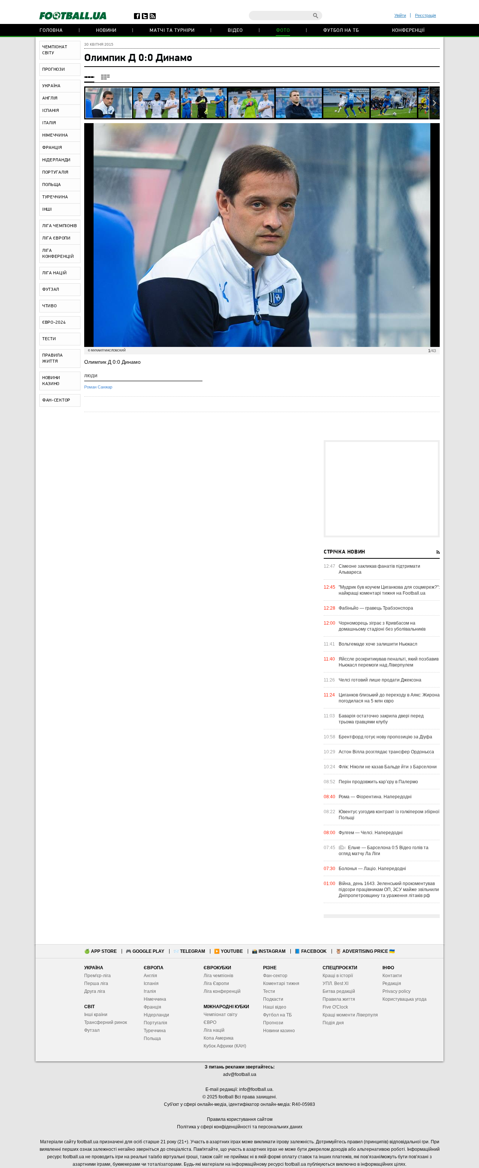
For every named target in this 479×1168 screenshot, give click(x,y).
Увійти (400, 15)
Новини (106, 30)
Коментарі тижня (281, 983)
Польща (152, 1038)
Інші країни (95, 1014)
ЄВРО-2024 (53, 322)
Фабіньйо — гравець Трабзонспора (376, 608)
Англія (150, 975)
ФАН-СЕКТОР (56, 400)
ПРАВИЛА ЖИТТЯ (52, 358)
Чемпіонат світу (220, 1014)
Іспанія (151, 983)
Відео (235, 30)
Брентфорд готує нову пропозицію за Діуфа (385, 736)
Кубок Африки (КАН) (225, 1046)
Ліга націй (214, 1030)
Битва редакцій (339, 991)
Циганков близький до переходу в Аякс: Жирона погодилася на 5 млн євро (389, 698)
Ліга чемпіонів (218, 975)
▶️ (228, 951)
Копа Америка (219, 1038)
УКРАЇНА (51, 86)
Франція (152, 1007)
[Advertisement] (382, 489)
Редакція (391, 983)
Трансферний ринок (105, 1022)
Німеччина (155, 999)
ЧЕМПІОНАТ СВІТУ (54, 50)
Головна (51, 30)
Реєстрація (425, 15)
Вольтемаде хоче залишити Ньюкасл (378, 644)
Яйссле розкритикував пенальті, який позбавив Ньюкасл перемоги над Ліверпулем (389, 662)
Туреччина (155, 1030)
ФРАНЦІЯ (52, 148)
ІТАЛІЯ (49, 123)
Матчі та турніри (172, 30)
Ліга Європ (215, 983)
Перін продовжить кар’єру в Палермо (378, 781)
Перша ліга (96, 983)
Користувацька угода (404, 999)
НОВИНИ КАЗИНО (51, 381)
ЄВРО (210, 1022)
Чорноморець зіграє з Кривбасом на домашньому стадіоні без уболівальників (382, 626)
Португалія (155, 1022)
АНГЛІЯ (50, 98)
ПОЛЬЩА (51, 185)
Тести (269, 991)
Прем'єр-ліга (97, 975)
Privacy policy (396, 991)
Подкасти (273, 999)
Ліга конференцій (222, 991)
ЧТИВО (49, 306)
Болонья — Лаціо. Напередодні (372, 868)
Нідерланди (156, 1015)
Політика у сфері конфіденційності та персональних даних (239, 1126)
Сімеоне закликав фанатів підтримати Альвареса (379, 569)
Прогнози (273, 1022)
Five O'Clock (335, 1007)
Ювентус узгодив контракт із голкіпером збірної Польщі (389, 814)
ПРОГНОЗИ (53, 69)
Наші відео (274, 1007)
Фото (283, 30)
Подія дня (333, 1022)
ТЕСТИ (49, 339)
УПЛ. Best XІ (335, 983)
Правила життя (339, 999)
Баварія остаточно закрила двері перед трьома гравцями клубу (381, 719)
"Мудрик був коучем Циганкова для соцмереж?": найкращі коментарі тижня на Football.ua (389, 590)
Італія (150, 991)
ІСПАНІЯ (50, 111)
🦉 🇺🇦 (365, 951)
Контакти (392, 975)
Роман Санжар (98, 387)
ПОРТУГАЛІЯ (55, 172)
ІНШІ (47, 209)
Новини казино (279, 1030)
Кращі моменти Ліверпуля (350, 1015)
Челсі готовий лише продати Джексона (380, 680)
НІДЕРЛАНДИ (56, 160)
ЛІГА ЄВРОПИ (56, 238)
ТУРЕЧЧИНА (55, 197)
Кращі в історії (338, 975)
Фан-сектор (275, 975)
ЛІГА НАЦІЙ (54, 273)
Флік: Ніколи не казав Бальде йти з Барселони (388, 766)
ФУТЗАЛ (50, 289)
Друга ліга (94, 991)
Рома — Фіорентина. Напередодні (375, 796)
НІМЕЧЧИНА (55, 135)
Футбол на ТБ (341, 30)
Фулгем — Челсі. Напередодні (371, 832)
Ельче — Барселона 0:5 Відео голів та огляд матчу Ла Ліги (383, 850)
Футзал (92, 1030)
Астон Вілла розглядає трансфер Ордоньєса (386, 751)
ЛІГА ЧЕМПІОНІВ (59, 226)
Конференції (408, 30)
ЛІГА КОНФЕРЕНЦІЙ (58, 253)
